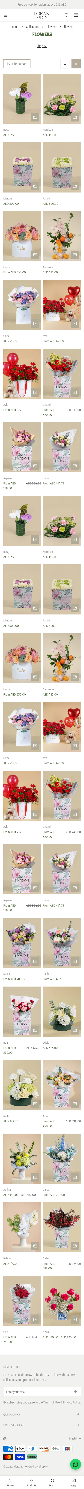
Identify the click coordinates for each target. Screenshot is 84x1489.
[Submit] (75, 1391)
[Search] (66, 15)
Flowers (51, 27)
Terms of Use (51, 1402)
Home (14, 27)
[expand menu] (5, 15)
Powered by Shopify (36, 1466)
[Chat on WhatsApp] (75, 1464)
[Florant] (42, 15)
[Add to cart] (35, 117)
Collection (32, 27)
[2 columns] (76, 63)
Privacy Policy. (72, 1402)
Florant (18, 1466)
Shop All (42, 46)
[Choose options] (35, 255)
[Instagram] (4, 1439)
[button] (76, 15)
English (73, 1438)
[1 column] (65, 63)
